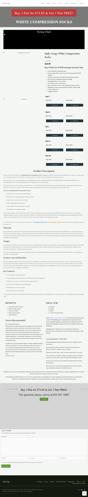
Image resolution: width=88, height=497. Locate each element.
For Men (46, 481)
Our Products (39, 481)
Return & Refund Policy (61, 481)
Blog (54, 3)
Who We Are (74, 3)
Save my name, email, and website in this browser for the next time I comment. (22, 462)
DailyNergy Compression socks (57, 318)
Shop (48, 3)
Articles (66, 3)
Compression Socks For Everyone (78, 483)
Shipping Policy (71, 481)
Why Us (60, 3)
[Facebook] (81, 490)
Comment (4, 436)
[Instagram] (78, 490)
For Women (52, 481)
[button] (50, 3)
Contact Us (81, 3)
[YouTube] (84, 490)
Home (43, 3)
